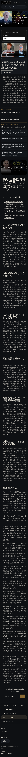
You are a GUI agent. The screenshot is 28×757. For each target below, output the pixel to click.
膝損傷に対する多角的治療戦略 (14, 215)
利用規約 (3, 751)
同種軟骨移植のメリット (12, 209)
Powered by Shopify (6, 753)
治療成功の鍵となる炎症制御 (13, 204)
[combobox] (14, 7)
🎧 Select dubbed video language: (11, 34)
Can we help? (7, 72)
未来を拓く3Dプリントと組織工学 (15, 206)
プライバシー (4, 749)
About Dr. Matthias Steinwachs (10, 112)
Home (2, 58)
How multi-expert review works (10, 119)
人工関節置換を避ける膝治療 (13, 202)
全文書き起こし (9, 218)
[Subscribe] (22, 696)
